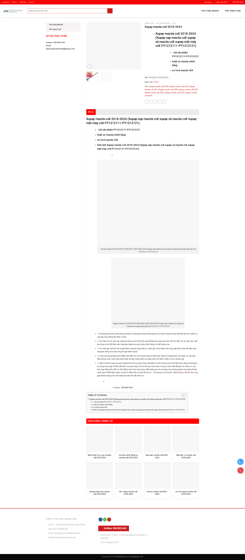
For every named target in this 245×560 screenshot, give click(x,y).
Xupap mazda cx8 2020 (168, 89)
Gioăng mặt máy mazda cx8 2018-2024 (99, 492)
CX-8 (174, 23)
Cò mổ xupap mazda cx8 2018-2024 (185, 492)
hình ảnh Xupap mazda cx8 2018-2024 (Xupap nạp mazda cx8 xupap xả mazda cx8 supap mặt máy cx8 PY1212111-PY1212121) (139, 410)
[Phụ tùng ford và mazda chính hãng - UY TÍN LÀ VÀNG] (13, 11)
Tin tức (14, 2)
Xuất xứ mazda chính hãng (102, 405)
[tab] (91, 112)
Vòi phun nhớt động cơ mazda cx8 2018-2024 (128, 456)
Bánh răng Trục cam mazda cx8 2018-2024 (99, 456)
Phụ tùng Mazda (210, 11)
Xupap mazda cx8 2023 (175, 92)
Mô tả (91, 112)
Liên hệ (31, 2)
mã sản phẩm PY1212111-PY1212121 (107, 402)
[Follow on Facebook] (100, 519)
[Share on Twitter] (151, 102)
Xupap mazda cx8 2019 (179, 86)
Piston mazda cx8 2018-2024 (157, 492)
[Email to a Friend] (155, 102)
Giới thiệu (23, 2)
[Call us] (105, 519)
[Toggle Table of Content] (182, 395)
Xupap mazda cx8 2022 (154, 92)
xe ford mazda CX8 (100, 407)
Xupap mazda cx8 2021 (188, 89)
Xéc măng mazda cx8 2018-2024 (128, 492)
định (192, 372)
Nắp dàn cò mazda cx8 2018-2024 (186, 456)
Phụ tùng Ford (233, 11)
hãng (180, 372)
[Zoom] (89, 66)
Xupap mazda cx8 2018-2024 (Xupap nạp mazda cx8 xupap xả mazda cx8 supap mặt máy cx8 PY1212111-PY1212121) (137, 399)
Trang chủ (5, 2)
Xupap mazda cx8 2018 (158, 86)
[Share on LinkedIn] (164, 102)
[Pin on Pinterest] (160, 102)
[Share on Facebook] (147, 102)
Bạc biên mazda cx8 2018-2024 (157, 456)
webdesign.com (136, 557)
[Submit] (110, 10)
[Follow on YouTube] (109, 519)
